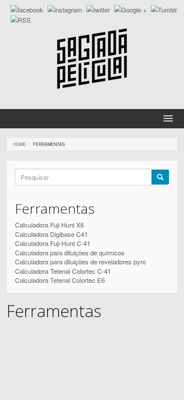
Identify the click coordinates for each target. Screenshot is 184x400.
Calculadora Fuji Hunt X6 (49, 224)
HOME (19, 144)
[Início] (92, 58)
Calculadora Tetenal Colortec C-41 (63, 271)
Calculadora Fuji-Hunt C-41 (52, 243)
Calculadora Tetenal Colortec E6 (60, 280)
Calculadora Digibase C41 (51, 234)
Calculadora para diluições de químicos (70, 252)
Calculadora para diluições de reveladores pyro (80, 261)
